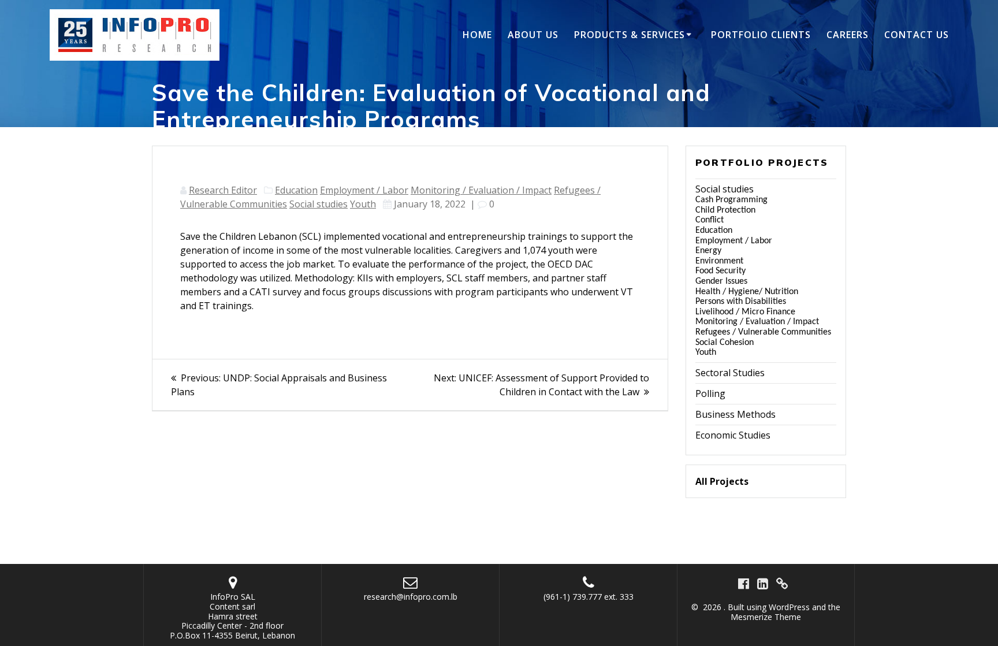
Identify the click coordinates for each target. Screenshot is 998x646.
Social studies (318, 204)
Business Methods (735, 414)
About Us (533, 34)
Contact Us (916, 34)
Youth (363, 204)
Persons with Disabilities (740, 301)
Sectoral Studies (730, 372)
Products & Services (629, 34)
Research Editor (223, 190)
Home (477, 34)
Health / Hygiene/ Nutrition (746, 291)
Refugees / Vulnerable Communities (763, 332)
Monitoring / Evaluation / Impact (481, 190)
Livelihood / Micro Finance (745, 312)
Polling (710, 393)
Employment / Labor (364, 190)
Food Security (720, 271)
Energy (708, 250)
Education (296, 190)
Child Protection (725, 210)
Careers (847, 34)
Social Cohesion (724, 342)
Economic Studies (732, 435)
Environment (719, 261)
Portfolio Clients (761, 34)
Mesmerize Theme (766, 616)
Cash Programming (731, 200)
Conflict (709, 220)
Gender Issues (721, 281)
